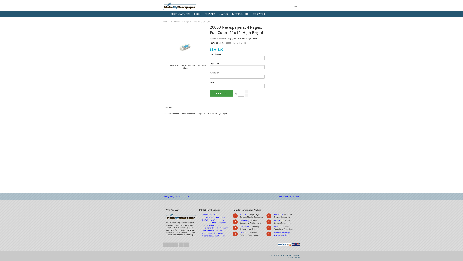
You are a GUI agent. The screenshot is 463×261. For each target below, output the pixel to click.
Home (165, 22)
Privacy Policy (169, 196)
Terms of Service (182, 196)
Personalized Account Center (213, 236)
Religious (243, 233)
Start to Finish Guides (210, 225)
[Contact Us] (297, 14)
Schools (243, 214)
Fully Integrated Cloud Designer (214, 217)
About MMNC (283, 196)
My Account (294, 196)
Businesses (244, 226)
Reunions (277, 235)
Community (244, 220)
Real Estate (278, 214)
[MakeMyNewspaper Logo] (180, 6)
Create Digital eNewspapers (213, 220)
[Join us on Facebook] (170, 244)
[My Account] (293, 14)
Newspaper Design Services (213, 233)
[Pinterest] (186, 244)
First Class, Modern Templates (214, 222)
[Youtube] (176, 244)
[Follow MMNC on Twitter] (165, 244)
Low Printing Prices (209, 214)
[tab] (168, 108)
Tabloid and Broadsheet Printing (215, 228)
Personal (277, 233)
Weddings (286, 235)
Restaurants (278, 220)
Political (277, 226)
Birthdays (286, 233)
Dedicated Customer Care (212, 230)
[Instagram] (181, 244)
